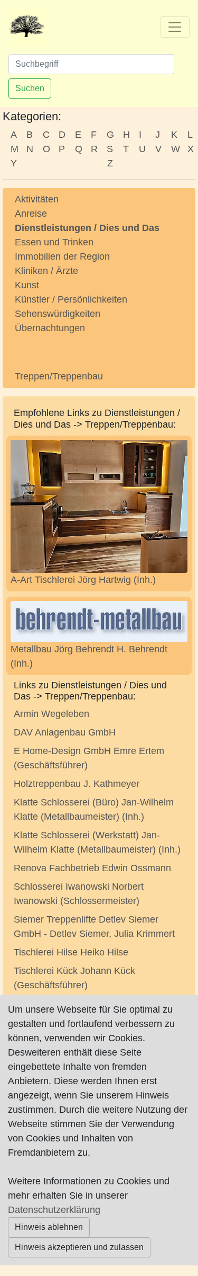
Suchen (29, 88)
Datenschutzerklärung (54, 1209)
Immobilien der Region (62, 256)
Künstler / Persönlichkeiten (71, 299)
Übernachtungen (50, 328)
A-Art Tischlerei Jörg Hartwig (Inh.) (83, 579)
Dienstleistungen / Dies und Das (87, 228)
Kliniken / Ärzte (46, 270)
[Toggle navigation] (175, 27)
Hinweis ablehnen (49, 1226)
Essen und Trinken (54, 242)
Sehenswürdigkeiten (57, 313)
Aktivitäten (37, 199)
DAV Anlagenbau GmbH (65, 732)
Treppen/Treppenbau (59, 376)
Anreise (31, 213)
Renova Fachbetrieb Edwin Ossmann (92, 868)
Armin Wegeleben (51, 713)
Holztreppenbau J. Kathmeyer (76, 783)
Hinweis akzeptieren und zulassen (79, 1247)
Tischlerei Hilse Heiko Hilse (71, 952)
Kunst (27, 285)
